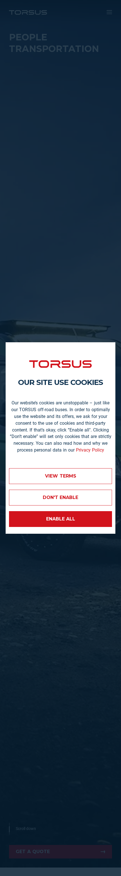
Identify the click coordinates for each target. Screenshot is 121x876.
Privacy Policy (90, 450)
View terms (60, 476)
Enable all (60, 519)
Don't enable (60, 497)
